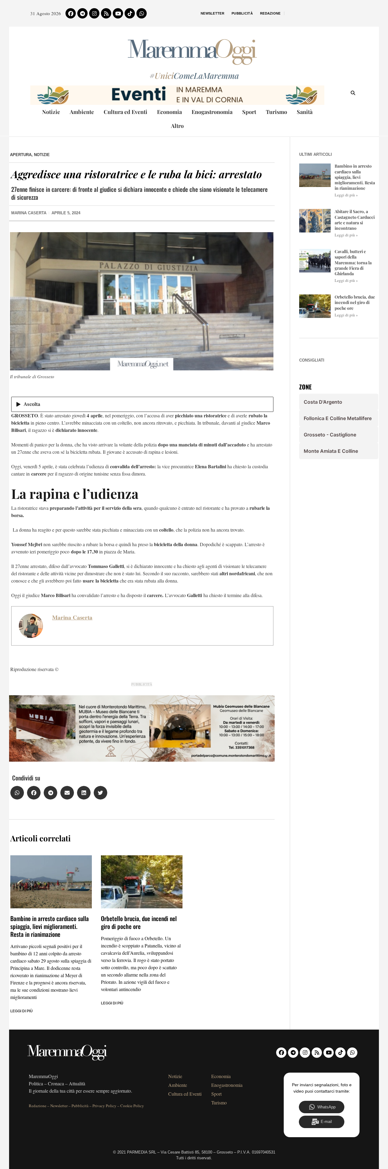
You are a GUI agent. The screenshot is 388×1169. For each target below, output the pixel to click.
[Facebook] (70, 13)
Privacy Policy (104, 1105)
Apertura (21, 154)
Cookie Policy (132, 1105)
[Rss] (106, 13)
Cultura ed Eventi (125, 111)
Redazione (270, 13)
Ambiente (82, 111)
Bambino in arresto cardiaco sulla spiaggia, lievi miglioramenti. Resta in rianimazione (49, 926)
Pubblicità (242, 13)
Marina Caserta (72, 617)
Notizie (51, 111)
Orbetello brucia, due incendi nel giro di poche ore (139, 922)
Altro (177, 125)
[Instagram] (94, 13)
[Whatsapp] (141, 13)
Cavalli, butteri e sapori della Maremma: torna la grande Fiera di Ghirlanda (353, 262)
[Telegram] (82, 13)
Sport (249, 111)
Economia (169, 111)
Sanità (305, 111)
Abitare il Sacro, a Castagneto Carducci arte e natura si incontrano (355, 220)
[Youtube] (118, 13)
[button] (17, 793)
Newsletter (212, 13)
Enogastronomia (212, 111)
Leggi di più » (346, 195)
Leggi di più (21, 1011)
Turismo (276, 111)
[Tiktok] (130, 13)
